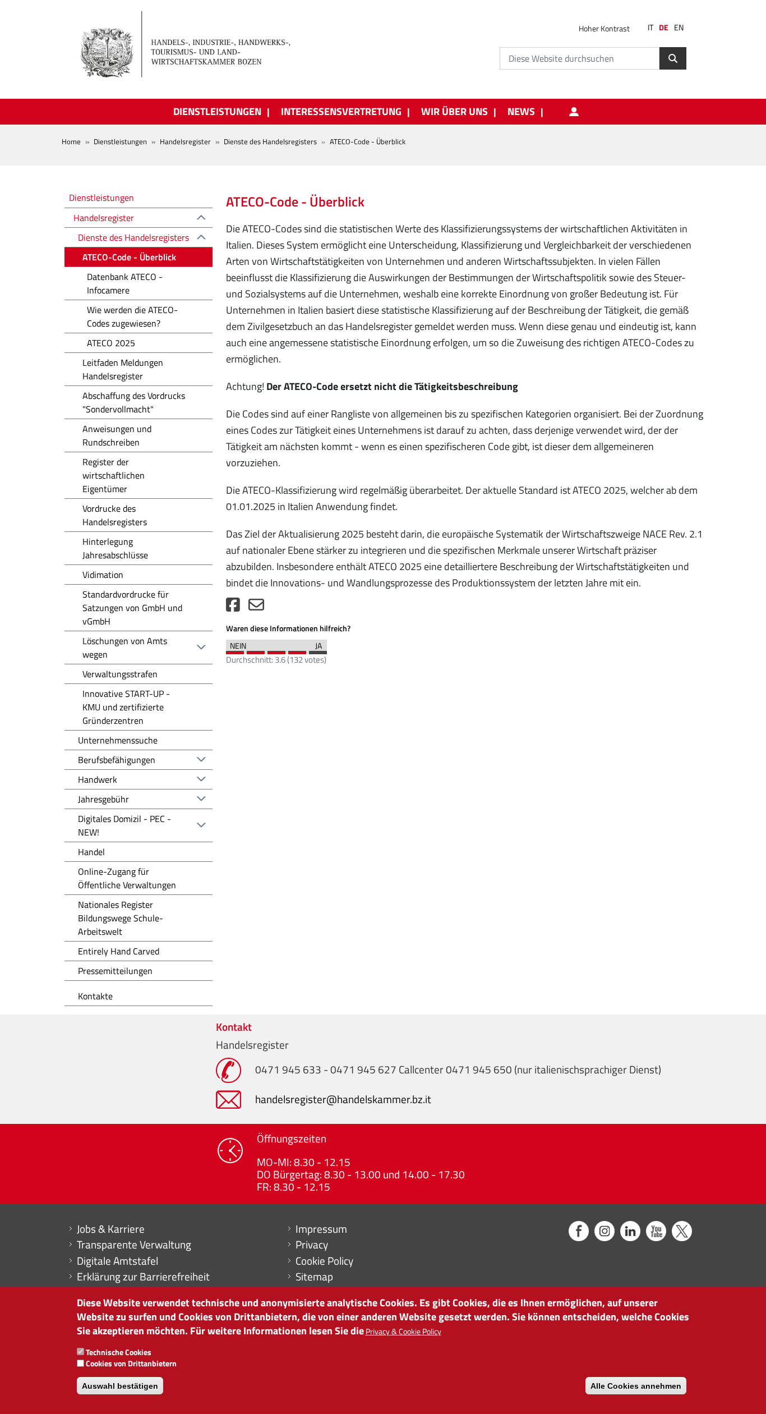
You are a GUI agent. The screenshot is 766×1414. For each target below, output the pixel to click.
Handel (91, 851)
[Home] (192, 45)
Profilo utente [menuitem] (574, 112)
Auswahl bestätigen (120, 1385)
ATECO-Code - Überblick (129, 257)
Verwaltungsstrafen (120, 674)
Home (71, 141)
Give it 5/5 (318, 649)
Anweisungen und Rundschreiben (116, 435)
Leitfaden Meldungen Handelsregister (122, 369)
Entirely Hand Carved (118, 951)
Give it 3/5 (276, 649)
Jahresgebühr (103, 799)
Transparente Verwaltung (134, 1244)
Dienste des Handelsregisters (270, 141)
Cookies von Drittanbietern (131, 1364)
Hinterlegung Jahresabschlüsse (115, 548)
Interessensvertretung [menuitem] (341, 112)
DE (663, 27)
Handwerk (97, 779)
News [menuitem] (521, 112)
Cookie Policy (324, 1261)
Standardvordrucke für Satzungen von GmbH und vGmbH (132, 607)
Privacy (312, 1244)
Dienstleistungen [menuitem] (217, 112)
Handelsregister (185, 141)
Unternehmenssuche (118, 740)
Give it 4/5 (297, 649)
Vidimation (102, 574)
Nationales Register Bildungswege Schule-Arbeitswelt (120, 918)
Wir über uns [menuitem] (454, 112)
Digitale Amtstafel (117, 1261)
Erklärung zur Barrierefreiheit (143, 1276)
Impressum (321, 1229)
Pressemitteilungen (115, 970)
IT (650, 27)
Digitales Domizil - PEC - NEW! (124, 825)
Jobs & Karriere (111, 1229)
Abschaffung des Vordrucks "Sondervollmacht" (133, 402)
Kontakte (95, 996)
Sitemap (314, 1276)
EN (679, 27)
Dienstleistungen (120, 141)
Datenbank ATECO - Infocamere (125, 283)
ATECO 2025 (111, 343)
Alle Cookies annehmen (635, 1385)
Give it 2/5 (256, 649)
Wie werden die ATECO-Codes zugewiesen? (132, 316)
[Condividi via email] (256, 607)
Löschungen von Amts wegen (124, 647)
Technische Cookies (118, 1352)
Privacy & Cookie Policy (403, 1332)
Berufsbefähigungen (116, 759)
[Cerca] (672, 58)
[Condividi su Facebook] (233, 607)
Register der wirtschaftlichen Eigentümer (113, 475)
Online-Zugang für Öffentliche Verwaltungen (127, 878)
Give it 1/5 (235, 649)
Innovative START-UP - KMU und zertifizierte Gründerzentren (126, 707)
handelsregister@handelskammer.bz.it (343, 1099)
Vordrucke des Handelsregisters (114, 515)
